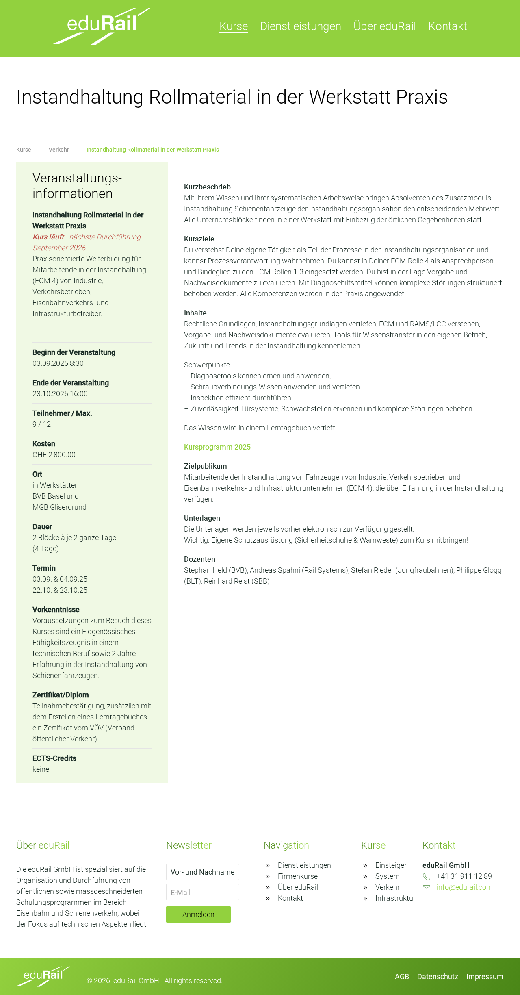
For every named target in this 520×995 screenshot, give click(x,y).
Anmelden (198, 914)
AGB (402, 976)
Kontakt (447, 26)
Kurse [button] (233, 26)
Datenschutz (437, 976)
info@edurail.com (465, 887)
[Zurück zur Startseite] (101, 26)
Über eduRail (384, 26)
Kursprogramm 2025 (217, 447)
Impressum (484, 976)
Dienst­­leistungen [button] (300, 26)
